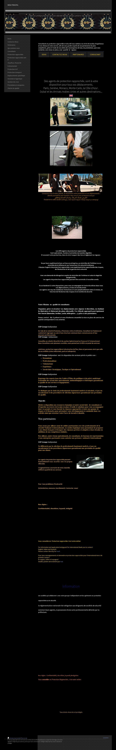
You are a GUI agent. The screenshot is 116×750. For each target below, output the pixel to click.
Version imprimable (15, 738)
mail (61, 561)
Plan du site (24, 738)
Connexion (105, 738)
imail (58, 551)
